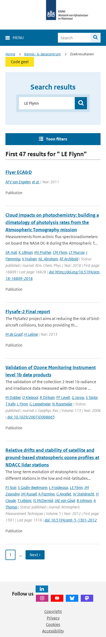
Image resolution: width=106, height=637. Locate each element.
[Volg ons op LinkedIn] (42, 589)
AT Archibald (69, 258)
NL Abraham (48, 258)
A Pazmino (46, 494)
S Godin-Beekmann (32, 487)
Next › (35, 554)
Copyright (53, 611)
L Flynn (22, 403)
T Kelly (10, 403)
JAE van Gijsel (65, 500)
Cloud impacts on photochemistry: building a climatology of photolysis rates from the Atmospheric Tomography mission (52, 222)
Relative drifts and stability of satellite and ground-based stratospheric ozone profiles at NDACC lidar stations (52, 457)
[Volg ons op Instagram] (42, 598)
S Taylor (92, 397)
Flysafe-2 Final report (27, 312)
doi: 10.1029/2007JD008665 (31, 417)
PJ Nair (10, 487)
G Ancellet (63, 494)
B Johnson (84, 500)
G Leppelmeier (40, 403)
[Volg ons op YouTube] (57, 598)
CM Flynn (60, 252)
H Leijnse (31, 334)
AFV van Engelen (17, 181)
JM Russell (29, 494)
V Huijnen (29, 258)
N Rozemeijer (62, 403)
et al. (35, 181)
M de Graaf (14, 334)
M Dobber (13, 397)
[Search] (96, 38)
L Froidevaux (58, 487)
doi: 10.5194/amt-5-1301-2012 (71, 520)
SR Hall (11, 252)
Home (10, 54)
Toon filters (56, 139)
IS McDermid (43, 500)
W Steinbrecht (83, 494)
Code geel (20, 61)
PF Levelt (63, 397)
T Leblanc (24, 500)
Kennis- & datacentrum (42, 54)
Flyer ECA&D (18, 172)
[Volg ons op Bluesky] (72, 598)
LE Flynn (76, 487)
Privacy (53, 617)
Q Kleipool (30, 397)
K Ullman (25, 252)
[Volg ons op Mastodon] (87, 598)
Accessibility (53, 630)
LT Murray (76, 252)
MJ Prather (42, 252)
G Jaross (78, 397)
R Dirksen (47, 397)
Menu (18, 37)
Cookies (53, 624)
